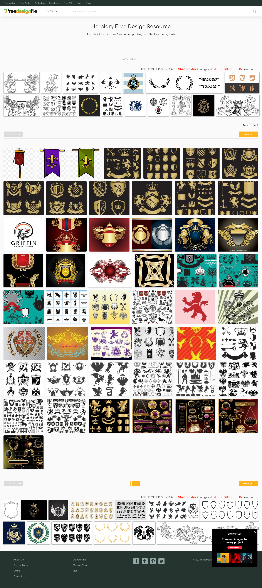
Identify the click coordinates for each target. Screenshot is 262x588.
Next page (248, 134)
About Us (18, 560)
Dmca (16, 571)
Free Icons (54, 3)
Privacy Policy (20, 565)
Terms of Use (80, 565)
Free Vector (9, 3)
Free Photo (25, 3)
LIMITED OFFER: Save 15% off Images (174, 69)
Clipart (89, 3)
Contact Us (19, 576)
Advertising (79, 560)
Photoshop (40, 3)
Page (245, 125)
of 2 (256, 125)
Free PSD (68, 3)
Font (79, 3)
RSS (75, 571)
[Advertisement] (131, 49)
